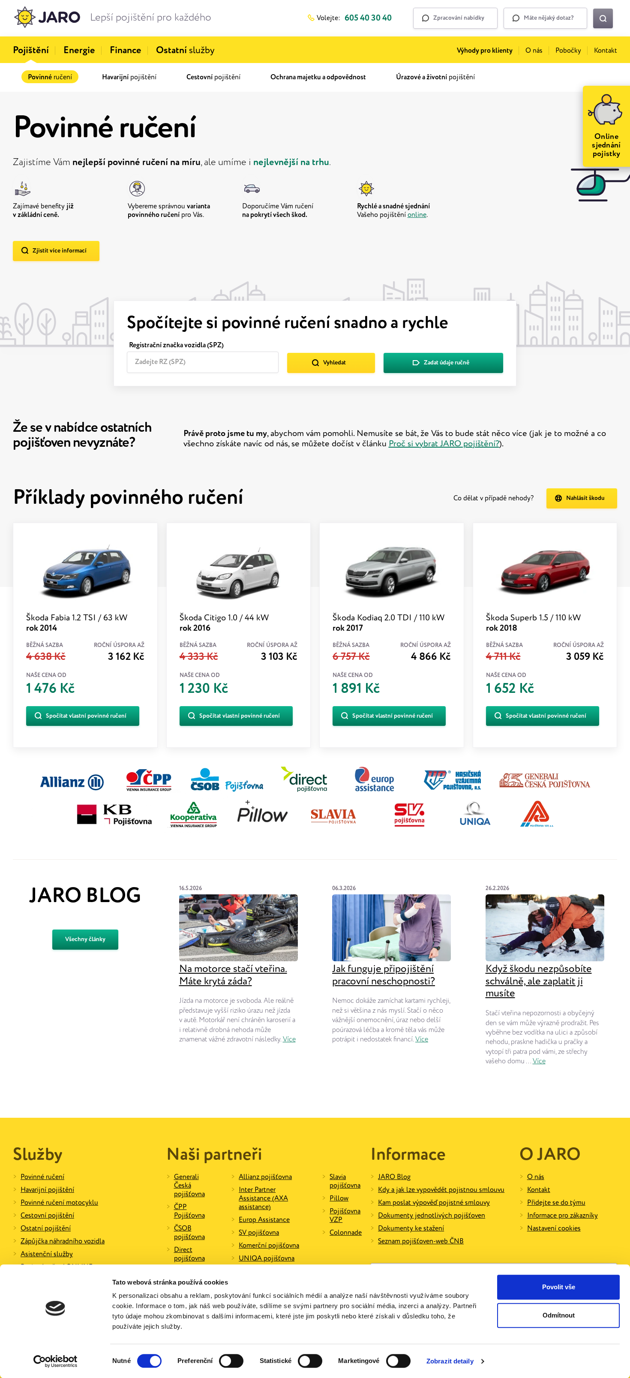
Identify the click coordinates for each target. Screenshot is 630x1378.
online (417, 215)
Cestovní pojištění (47, 1216)
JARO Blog (394, 1177)
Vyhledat (334, 362)
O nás (534, 51)
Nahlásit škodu (585, 498)
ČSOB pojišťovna (189, 1233)
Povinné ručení (42, 1177)
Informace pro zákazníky (562, 1216)
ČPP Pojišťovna (189, 1211)
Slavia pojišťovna (345, 1181)
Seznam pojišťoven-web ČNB (421, 1241)
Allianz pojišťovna (265, 1177)
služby (185, 50)
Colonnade (346, 1233)
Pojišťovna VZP (345, 1216)
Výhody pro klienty (485, 51)
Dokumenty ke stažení (411, 1229)
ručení (50, 77)
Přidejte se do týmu (556, 1203)
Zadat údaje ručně (446, 362)
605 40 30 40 (368, 18)
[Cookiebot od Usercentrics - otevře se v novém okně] (55, 1361)
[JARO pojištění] (47, 18)
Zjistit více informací (60, 251)
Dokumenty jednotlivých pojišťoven (431, 1216)
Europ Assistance (264, 1220)
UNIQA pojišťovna (266, 1259)
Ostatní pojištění (46, 1229)
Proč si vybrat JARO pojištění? (444, 444)
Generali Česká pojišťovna (189, 1185)
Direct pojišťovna (189, 1254)
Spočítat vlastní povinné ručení (86, 716)
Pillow (339, 1198)
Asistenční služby (47, 1254)
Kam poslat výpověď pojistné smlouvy (434, 1203)
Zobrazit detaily (450, 1361)
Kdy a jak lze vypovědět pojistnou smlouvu (441, 1190)
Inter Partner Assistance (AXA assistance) (263, 1198)
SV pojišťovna (259, 1233)
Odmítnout (559, 1315)
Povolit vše (558, 1287)
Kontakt (605, 51)
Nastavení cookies (554, 1229)
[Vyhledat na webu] (603, 18)
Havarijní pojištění (47, 1190)
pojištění (129, 77)
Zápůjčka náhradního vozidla (63, 1241)
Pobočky (568, 51)
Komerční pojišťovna (269, 1246)
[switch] (231, 1361)
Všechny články (85, 939)
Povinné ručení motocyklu (59, 1203)
